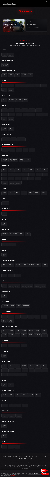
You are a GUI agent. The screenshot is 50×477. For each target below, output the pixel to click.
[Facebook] (41, 1)
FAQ (28, 462)
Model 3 (12, 405)
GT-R (24, 345)
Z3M (4, 119)
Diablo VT (11, 265)
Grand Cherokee (5, 244)
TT (11, 90)
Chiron (4, 129)
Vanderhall (8, 421)
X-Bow (4, 255)
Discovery (11, 275)
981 (37, 366)
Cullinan (4, 395)
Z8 (11, 119)
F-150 (11, 193)
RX (43, 286)
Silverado (32, 150)
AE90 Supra (4, 416)
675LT (24, 317)
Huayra (4, 356)
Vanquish (24, 75)
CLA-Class (24, 331)
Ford (4, 188)
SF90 (18, 183)
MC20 (19, 306)
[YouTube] (43, 1)
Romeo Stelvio (5, 65)
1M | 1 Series (4, 110)
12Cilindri (4, 170)
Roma (12, 183)
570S (4, 317)
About (40, 456)
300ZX (4, 345)
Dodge (5, 155)
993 (12, 370)
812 (25, 174)
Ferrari (5, 165)
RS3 (31, 86)
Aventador (4, 265)
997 (25, 370)
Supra (19, 416)
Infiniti (5, 219)
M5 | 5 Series (4, 114)
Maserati (6, 301)
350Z (11, 345)
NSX (4, 55)
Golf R (4, 447)
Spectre (31, 395)
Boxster (32, 370)
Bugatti (6, 124)
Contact (45, 456)
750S (37, 317)
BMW (4, 105)
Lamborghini (8, 260)
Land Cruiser (12, 416)
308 (25, 170)
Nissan (5, 341)
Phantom (24, 395)
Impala (26, 150)
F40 (4, 179)
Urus (45, 265)
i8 (18, 110)
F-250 (17, 193)
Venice (4, 426)
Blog (36, 456)
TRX (11, 385)
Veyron (11, 129)
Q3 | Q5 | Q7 (18, 86)
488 (44, 170)
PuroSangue (4, 183)
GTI (11, 447)
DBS (11, 75)
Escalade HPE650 (21, 139)
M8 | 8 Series (19, 114)
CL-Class (18, 331)
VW (3, 442)
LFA (24, 286)
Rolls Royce (8, 390)
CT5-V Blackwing (5, 139)
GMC (4, 198)
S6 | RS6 (44, 86)
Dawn (11, 395)
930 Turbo (24, 366)
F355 (45, 174)
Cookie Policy (12, 475)
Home (4, 456)
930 (17, 366)
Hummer (6, 209)
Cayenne (45, 370)
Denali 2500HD (5, 203)
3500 (4, 385)
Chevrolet (7, 145)
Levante (12, 306)
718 (4, 366)
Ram (4, 380)
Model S (18, 405)
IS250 (11, 286)
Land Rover (7, 270)
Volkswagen (8, 431)
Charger (22, 160)
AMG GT (4, 331)
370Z (17, 345)
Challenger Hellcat (13, 160)
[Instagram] (40, 1)
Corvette (19, 150)
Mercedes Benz (9, 326)
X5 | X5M (32, 114)
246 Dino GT (11, 170)
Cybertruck (4, 405)
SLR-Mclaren (37, 335)
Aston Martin (9, 70)
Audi (4, 81)
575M (4, 174)
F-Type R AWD (5, 234)
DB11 (4, 75)
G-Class (44, 331)
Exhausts (15, 456)
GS (4, 286)
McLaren (6, 312)
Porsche (6, 361)
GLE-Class (11, 335)
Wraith (38, 395)
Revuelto (38, 265)
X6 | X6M (39, 114)
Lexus (5, 281)
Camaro (12, 150)
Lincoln (6, 291)
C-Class (11, 331)
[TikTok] (45, 1)
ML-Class (17, 335)
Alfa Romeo (8, 60)
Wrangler (13, 244)
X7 (45, 114)
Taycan (24, 374)
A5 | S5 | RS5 (4, 86)
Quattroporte (26, 306)
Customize (24, 473)
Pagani (5, 351)
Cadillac (6, 134)
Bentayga (4, 100)
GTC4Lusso (31, 179)
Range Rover (17, 275)
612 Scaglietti (18, 174)
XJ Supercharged (13, 234)
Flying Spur (18, 100)
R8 (24, 86)
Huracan (24, 265)
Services (31, 456)
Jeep (4, 240)
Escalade (13, 139)
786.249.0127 (5, 1)
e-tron (11, 86)
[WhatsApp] (46, 1)
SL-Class (31, 335)
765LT (44, 317)
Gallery (25, 456)
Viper (28, 160)
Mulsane (25, 100)
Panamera (17, 374)
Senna (11, 321)
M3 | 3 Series (31, 110)
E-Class (37, 331)
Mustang (37, 193)
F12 (39, 174)
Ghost (18, 395)
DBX (17, 75)
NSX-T (11, 55)
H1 (4, 214)
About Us (23, 462)
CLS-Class (31, 331)
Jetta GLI (4, 436)
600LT (11, 317)
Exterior (20, 456)
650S (18, 317)
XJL (28, 234)
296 (18, 170)
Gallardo (18, 265)
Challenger (4, 160)
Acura (5, 50)
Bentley (6, 95)
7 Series (11, 110)
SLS (44, 335)
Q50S (4, 224)
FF (25, 179)
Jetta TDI (17, 447)
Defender (4, 275)
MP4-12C (4, 321)
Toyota (5, 411)
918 (11, 366)
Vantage (30, 75)
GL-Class (4, 335)
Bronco (4, 193)
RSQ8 (38, 86)
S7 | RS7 (4, 90)
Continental (11, 100)
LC (17, 286)
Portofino (38, 179)
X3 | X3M (26, 114)
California (32, 174)
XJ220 (21, 234)
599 (11, 174)
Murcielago (31, 265)
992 (4, 370)
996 (18, 370)
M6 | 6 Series (12, 114)
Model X (25, 405)
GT (24, 193)
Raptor (44, 193)
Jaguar (5, 229)
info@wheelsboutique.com (14, 1)
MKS (4, 296)
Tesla (5, 400)
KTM (4, 250)
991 (43, 366)
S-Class (24, 335)
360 (31, 170)
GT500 (31, 193)
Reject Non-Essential (34, 473)
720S (31, 317)
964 (31, 366)
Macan (11, 374)
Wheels (9, 456)
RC (37, 286)
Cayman (4, 374)
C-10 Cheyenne (5, 150)
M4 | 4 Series (39, 110)
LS (30, 286)
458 (38, 170)
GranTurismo (5, 306)
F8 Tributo (18, 179)
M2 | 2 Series (24, 110)
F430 (11, 179)
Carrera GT (38, 370)
